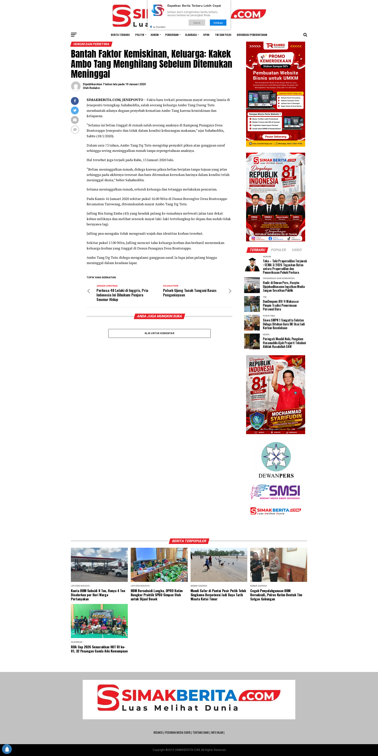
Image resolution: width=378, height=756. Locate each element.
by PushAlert (159, 26)
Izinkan (218, 23)
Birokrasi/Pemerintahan (252, 35)
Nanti (197, 23)
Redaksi (94, 88)
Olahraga (191, 35)
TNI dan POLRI (223, 35)
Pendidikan (172, 35)
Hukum (155, 35)
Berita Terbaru (120, 35)
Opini (206, 35)
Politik (139, 35)
